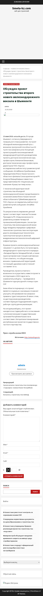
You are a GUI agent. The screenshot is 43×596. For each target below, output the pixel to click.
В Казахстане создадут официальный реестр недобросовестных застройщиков (18, 548)
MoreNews (34, 591)
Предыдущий (20, 385)
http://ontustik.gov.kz (32, 337)
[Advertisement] (21, 34)
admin (7, 106)
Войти (5, 501)
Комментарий (9, 415)
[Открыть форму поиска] (39, 62)
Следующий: (16, 393)
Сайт (5, 461)
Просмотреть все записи (21, 374)
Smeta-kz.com (21, 8)
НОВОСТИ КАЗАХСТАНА (11, 84)
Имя (5, 445)
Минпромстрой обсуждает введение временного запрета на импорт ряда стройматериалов (17, 538)
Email (5, 453)
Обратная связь (9, 574)
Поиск (6, 485)
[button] (3, 61)
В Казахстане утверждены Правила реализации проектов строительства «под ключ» (18, 528)
